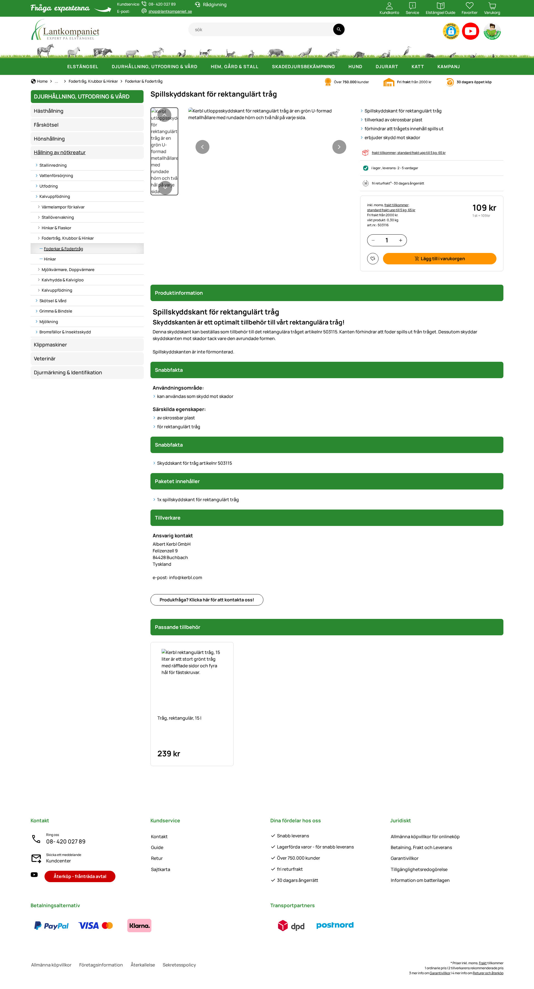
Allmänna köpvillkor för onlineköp (425, 836)
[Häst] (45, 50)
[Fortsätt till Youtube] (470, 32)
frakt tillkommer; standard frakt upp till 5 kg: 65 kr (409, 152)
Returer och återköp (488, 973)
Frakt (483, 963)
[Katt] (229, 50)
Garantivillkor (405, 858)
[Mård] (384, 50)
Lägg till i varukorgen (443, 258)
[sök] (339, 29)
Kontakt (159, 836)
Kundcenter (58, 861)
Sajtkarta (160, 869)
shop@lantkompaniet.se (170, 11)
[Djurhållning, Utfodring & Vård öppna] (203, 66)
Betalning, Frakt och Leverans (421, 847)
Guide (157, 847)
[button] (451, 31)
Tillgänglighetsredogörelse (419, 869)
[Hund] (205, 50)
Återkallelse (143, 965)
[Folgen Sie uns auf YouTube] (34, 876)
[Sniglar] (473, 50)
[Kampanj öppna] (465, 66)
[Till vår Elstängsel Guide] (492, 32)
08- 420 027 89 (65, 841)
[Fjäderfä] (181, 50)
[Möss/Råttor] (452, 50)
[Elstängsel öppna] (104, 66)
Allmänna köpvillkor (51, 965)
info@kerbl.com (177, 577)
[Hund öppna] (368, 66)
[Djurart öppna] (403, 66)
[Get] (158, 50)
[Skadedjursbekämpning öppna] (340, 66)
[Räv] (332, 50)
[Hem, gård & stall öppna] (264, 66)
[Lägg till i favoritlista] (373, 258)
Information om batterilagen (420, 880)
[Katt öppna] (429, 66)
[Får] (132, 50)
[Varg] (305, 50)
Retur (157, 858)
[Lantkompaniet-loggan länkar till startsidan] (109, 29)
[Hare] (251, 50)
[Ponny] (73, 50)
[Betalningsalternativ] (95, 925)
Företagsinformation (101, 965)
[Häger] (407, 50)
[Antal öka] (400, 240)
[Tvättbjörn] (359, 50)
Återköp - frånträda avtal (80, 876)
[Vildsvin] (276, 50)
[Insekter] (493, 50)
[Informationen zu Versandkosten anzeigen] (313, 925)
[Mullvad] (430, 50)
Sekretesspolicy (179, 965)
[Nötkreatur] (103, 50)
